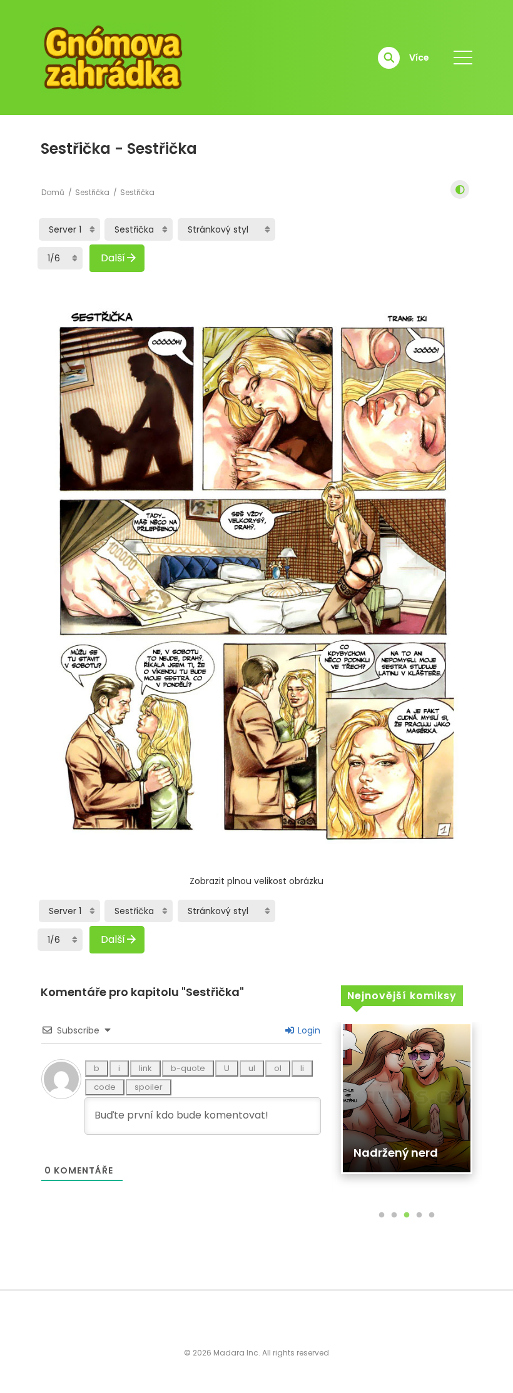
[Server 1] (69, 229)
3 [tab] (406, 1215)
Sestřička (92, 192)
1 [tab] (381, 1215)
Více (419, 57)
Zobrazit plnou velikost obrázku (256, 881)
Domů (52, 192)
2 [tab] (394, 1215)
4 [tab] (419, 1215)
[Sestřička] (138, 229)
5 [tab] (431, 1215)
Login (307, 1030)
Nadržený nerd (395, 1152)
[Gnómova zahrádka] (113, 57)
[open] (463, 57)
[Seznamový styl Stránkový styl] (226, 229)
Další (113, 258)
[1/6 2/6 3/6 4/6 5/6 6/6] (60, 258)
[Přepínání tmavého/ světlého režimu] (459, 189)
